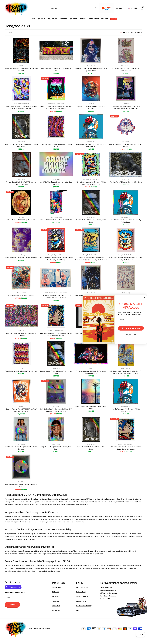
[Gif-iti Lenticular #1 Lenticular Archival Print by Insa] (56, 50)
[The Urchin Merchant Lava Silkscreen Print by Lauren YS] (21, 315)
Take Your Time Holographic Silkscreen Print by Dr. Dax (56, 145)
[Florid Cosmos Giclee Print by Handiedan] (21, 202)
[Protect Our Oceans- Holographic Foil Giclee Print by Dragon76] (91, 353)
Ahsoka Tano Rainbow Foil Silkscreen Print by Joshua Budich (91, 145)
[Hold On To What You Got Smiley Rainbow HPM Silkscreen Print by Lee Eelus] (56, 391)
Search (96, 8)
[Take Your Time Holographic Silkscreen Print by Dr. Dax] (56, 126)
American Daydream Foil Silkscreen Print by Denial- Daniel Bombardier (126, 448)
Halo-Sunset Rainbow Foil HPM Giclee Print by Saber (91, 407)
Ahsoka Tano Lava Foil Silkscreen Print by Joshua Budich (126, 410)
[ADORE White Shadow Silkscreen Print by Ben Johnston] (56, 164)
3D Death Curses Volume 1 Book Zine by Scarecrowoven (125, 70)
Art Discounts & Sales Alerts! (15, 592)
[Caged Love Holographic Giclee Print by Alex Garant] (56, 429)
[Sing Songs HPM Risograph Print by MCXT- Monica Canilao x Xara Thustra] (56, 277)
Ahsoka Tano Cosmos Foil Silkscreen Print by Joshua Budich (126, 221)
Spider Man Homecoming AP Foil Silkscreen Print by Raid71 (21, 70)
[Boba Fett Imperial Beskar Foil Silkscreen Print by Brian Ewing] (21, 126)
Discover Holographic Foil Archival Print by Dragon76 (91, 107)
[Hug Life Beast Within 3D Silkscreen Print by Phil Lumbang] (125, 277)
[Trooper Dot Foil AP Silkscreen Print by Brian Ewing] (91, 202)
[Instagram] (6, 582)
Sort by (130, 32)
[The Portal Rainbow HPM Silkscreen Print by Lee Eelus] (21, 467)
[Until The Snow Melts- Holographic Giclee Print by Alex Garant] (21, 429)
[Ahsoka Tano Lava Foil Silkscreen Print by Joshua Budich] (125, 391)
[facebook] (15, 582)
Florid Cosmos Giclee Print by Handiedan (21, 220)
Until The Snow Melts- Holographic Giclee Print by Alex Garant (21, 448)
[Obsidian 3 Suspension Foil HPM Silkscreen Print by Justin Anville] (91, 277)
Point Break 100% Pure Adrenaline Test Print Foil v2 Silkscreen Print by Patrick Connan (125, 372)
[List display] (124, 32)
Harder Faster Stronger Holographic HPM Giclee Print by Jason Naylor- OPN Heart (21, 107)
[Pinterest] (10, 582)
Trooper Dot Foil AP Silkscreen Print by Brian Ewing (91, 221)
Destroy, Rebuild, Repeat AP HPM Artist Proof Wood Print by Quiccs (21, 410)
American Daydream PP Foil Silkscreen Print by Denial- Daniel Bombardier (56, 334)
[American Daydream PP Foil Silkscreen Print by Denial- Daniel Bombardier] (56, 315)
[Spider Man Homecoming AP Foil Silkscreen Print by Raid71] (21, 50)
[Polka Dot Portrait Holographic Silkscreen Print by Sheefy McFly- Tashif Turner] (56, 240)
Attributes (94, 19)
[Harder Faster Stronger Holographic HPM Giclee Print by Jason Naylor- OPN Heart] (21, 88)
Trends (104, 19)
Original (41, 19)
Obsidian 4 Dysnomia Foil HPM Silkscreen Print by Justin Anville (91, 70)
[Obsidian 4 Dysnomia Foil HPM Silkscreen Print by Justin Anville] (91, 50)
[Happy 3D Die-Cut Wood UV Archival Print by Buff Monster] (125, 126)
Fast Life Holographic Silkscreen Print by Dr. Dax (21, 371)
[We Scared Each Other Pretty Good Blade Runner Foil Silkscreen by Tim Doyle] (125, 88)
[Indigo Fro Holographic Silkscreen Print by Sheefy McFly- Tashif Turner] (125, 240)
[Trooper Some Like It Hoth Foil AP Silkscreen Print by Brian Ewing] (21, 164)
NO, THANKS (131, 335)
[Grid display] (121, 32)
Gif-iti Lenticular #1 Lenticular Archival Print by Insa (56, 70)
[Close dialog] (144, 297)
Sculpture (52, 19)
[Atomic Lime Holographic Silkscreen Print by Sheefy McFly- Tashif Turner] (91, 164)
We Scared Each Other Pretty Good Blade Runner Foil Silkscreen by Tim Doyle (126, 107)
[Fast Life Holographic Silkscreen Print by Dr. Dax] (21, 353)
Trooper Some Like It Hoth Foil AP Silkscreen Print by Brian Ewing (21, 183)
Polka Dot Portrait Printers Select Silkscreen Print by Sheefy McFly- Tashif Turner (56, 107)
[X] (20, 582)
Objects (73, 19)
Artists (83, 19)
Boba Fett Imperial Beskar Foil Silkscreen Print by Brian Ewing (21, 145)
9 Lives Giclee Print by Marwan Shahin (21, 295)
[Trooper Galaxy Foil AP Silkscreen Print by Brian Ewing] (56, 353)
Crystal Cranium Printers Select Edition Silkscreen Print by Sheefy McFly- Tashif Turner (91, 259)
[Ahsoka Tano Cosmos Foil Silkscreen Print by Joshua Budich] (125, 202)
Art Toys (63, 19)
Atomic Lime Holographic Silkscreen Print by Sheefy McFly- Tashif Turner (91, 183)
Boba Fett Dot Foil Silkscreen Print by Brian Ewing (91, 448)
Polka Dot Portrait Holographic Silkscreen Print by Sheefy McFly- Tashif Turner (56, 259)
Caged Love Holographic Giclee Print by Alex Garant (56, 448)
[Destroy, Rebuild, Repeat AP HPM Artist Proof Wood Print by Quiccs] (21, 391)
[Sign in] (136, 8)
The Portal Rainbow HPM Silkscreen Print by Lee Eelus (21, 486)
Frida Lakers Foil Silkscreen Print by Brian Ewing (21, 257)
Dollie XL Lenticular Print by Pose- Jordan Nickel (56, 220)
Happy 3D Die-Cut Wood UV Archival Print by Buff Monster (125, 145)
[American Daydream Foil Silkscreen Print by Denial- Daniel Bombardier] (125, 429)
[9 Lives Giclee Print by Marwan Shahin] (21, 277)
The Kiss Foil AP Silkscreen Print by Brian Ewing (126, 182)
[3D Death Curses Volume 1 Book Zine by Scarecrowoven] (125, 50)
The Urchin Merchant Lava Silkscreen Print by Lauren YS (21, 334)
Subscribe (12, 604)
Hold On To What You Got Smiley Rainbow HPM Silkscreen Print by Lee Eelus (56, 410)
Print (32, 19)
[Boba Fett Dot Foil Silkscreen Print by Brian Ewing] (91, 429)
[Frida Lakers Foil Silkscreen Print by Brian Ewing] (21, 240)
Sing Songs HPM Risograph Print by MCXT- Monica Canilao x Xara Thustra (56, 297)
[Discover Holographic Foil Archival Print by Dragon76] (91, 88)
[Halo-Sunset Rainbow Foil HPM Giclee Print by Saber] (91, 391)
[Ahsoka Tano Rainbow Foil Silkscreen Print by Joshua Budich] (91, 126)
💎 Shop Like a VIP (130, 328)
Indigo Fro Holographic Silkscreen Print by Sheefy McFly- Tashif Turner (125, 259)
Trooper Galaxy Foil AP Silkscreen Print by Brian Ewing (56, 372)
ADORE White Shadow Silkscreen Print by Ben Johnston (56, 183)
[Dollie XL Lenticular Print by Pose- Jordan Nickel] (56, 202)
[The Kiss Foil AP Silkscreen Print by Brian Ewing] (125, 164)
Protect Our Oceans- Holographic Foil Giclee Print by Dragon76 (91, 372)
